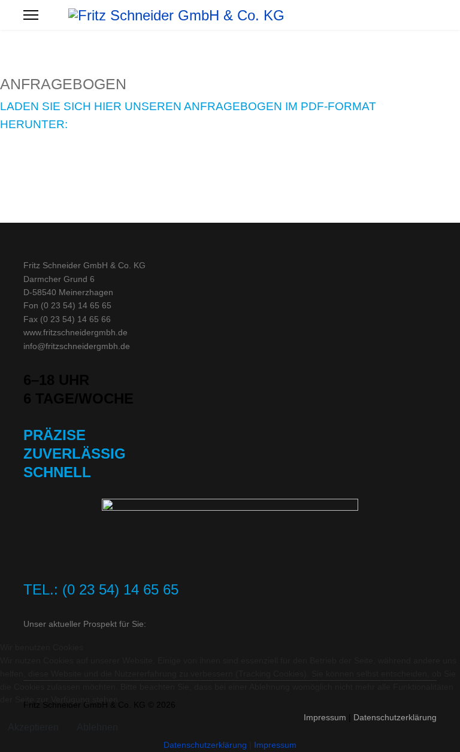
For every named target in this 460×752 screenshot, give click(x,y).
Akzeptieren (33, 727)
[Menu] (30, 15)
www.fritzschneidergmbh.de (75, 332)
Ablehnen (97, 727)
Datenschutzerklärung (205, 745)
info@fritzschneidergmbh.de (76, 346)
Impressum (275, 745)
